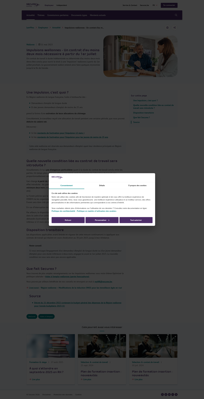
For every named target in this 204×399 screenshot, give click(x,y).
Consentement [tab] (66, 185)
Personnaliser (100, 220)
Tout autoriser (136, 220)
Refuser (68, 220)
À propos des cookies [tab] (137, 185)
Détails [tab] (102, 185)
